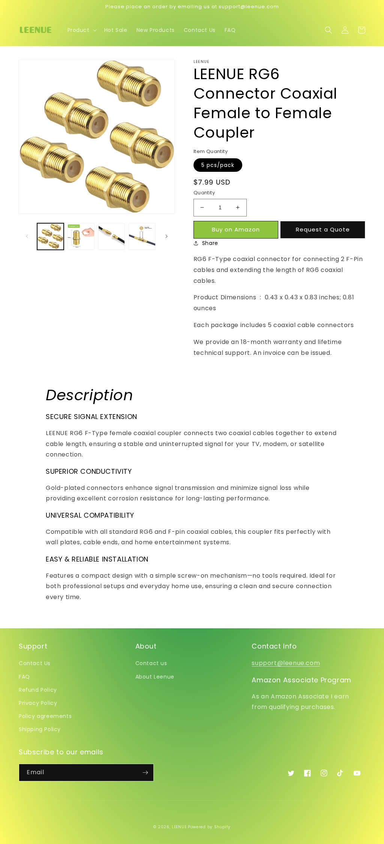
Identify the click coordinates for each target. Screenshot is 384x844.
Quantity (204, 192)
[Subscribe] (145, 772)
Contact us (151, 663)
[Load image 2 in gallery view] (81, 236)
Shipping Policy (40, 729)
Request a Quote (323, 229)
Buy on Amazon (236, 229)
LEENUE (179, 827)
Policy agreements (45, 716)
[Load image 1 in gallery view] (50, 236)
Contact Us (35, 663)
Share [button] (210, 243)
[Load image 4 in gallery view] (142, 236)
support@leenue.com (286, 663)
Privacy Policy (38, 703)
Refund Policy (38, 690)
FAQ (24, 676)
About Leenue (154, 676)
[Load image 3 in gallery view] (111, 236)
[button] (81, 30)
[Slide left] (27, 236)
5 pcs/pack (217, 165)
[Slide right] (166, 236)
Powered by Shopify (209, 827)
